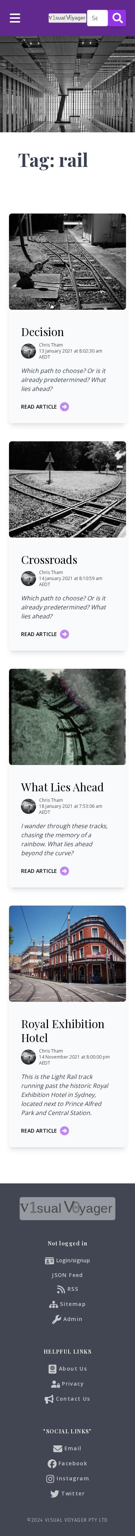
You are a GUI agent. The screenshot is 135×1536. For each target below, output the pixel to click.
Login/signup (73, 1260)
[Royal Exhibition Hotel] (67, 954)
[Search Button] (117, 18)
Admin (71, 1318)
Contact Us (72, 1398)
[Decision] (67, 262)
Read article (39, 406)
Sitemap (72, 1303)
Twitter (72, 1493)
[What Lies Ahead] (67, 717)
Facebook (72, 1463)
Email (71, 1448)
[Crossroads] (67, 489)
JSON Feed (67, 1274)
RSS (72, 1288)
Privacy (72, 1383)
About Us (72, 1368)
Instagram (72, 1478)
